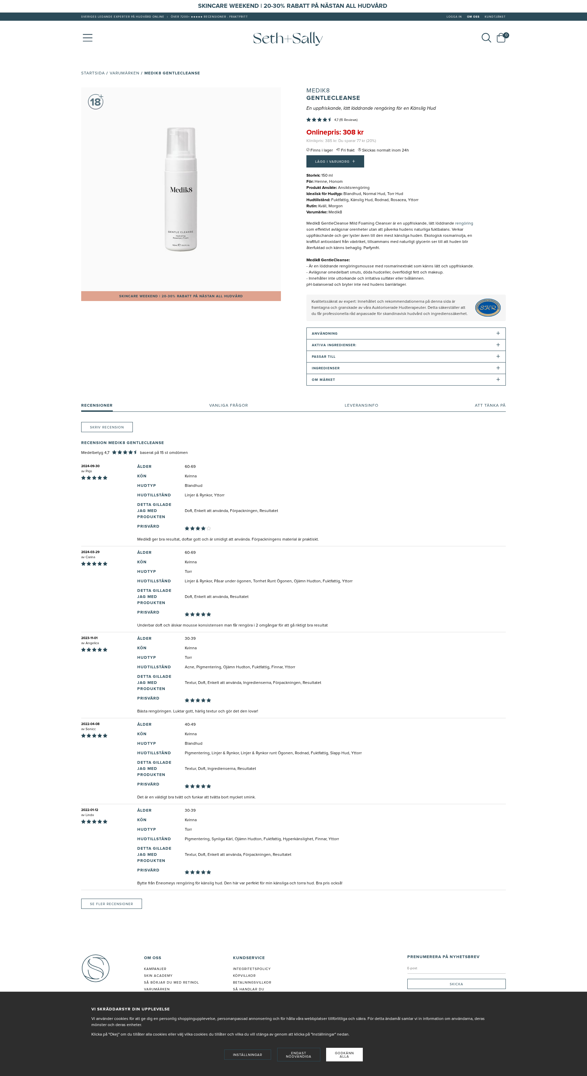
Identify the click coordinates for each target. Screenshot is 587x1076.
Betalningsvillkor (252, 982)
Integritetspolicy (252, 969)
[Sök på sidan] (486, 38)
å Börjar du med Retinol (172, 982)
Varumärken (125, 73)
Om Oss (473, 17)
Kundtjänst (495, 17)
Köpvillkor (244, 975)
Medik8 (318, 91)
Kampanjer (155, 969)
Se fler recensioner (111, 904)
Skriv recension (107, 427)
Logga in (454, 17)
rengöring (464, 224)
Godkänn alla (344, 1055)
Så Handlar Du (248, 989)
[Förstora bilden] (181, 189)
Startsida (93, 73)
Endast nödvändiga (299, 1055)
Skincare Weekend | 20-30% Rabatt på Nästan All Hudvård (181, 296)
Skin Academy (158, 975)
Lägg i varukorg (335, 161)
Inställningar (247, 1055)
